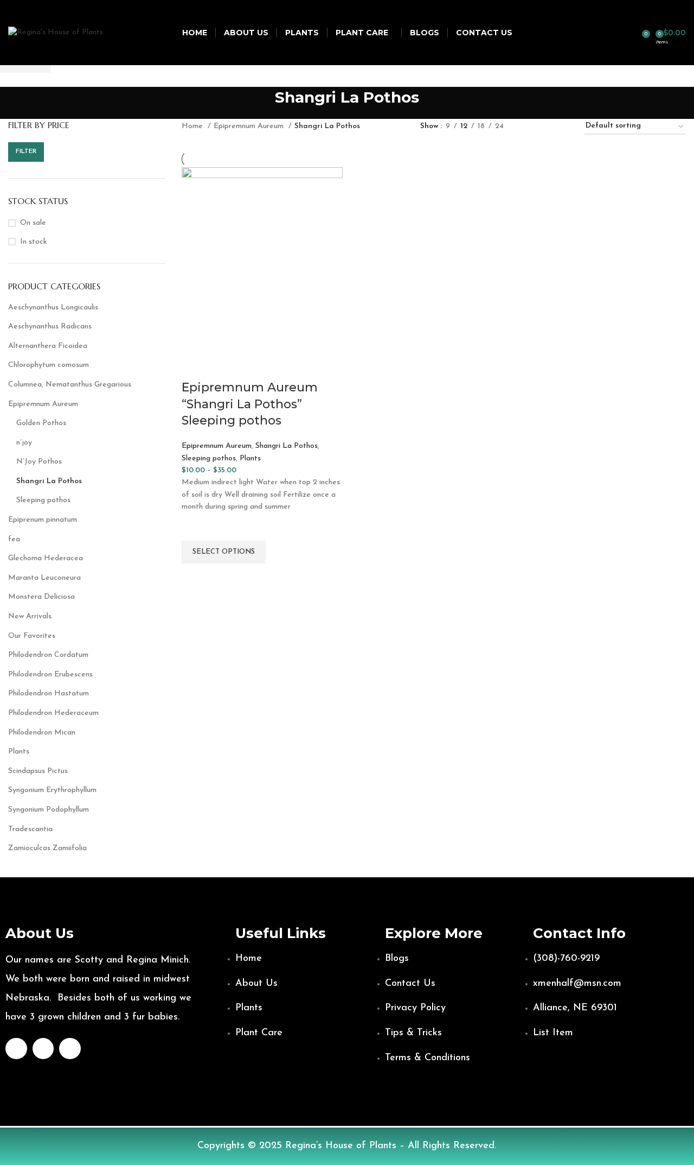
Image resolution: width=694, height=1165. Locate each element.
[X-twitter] (70, 1049)
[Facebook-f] (16, 1049)
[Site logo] (55, 32)
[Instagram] (43, 1049)
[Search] (634, 32)
